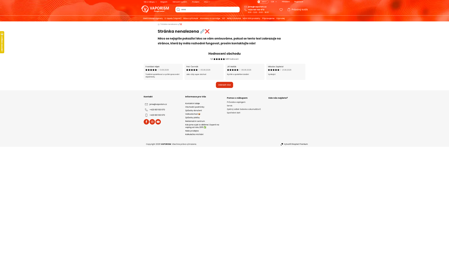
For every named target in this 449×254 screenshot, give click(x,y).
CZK (273, 1)
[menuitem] (152, 18)
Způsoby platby (192, 117)
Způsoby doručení (193, 110)
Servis (229, 105)
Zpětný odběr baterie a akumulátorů (244, 109)
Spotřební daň (233, 112)
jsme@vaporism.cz (257, 6)
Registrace (298, 1)
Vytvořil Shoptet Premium (296, 144)
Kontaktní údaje (192, 103)
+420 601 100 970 (256, 9)
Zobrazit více (224, 84)
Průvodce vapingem (236, 102)
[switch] (262, 1)
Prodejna (195, 2)
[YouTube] (158, 122)
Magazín (163, 2)
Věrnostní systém (180, 2)
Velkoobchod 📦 (192, 114)
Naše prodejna (192, 130)
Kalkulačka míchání (194, 134)
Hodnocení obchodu (224, 54)
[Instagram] (152, 122)
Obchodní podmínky (194, 107)
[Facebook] (146, 122)
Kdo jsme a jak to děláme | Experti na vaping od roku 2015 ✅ (202, 126)
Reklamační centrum (195, 121)
